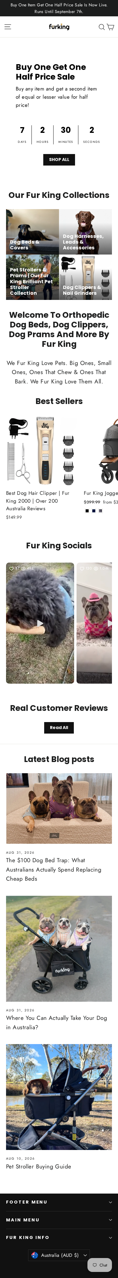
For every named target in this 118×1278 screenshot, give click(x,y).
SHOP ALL (59, 159)
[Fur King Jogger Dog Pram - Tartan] (100, 511)
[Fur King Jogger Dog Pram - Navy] (94, 511)
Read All (59, 727)
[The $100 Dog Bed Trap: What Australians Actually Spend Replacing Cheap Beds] (59, 808)
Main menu (22, 1220)
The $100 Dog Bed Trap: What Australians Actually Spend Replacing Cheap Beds (53, 869)
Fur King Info (28, 1237)
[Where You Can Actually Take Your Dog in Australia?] (59, 949)
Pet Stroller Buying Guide (38, 1166)
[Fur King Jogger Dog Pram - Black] (87, 511)
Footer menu (27, 1202)
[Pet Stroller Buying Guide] (59, 1097)
